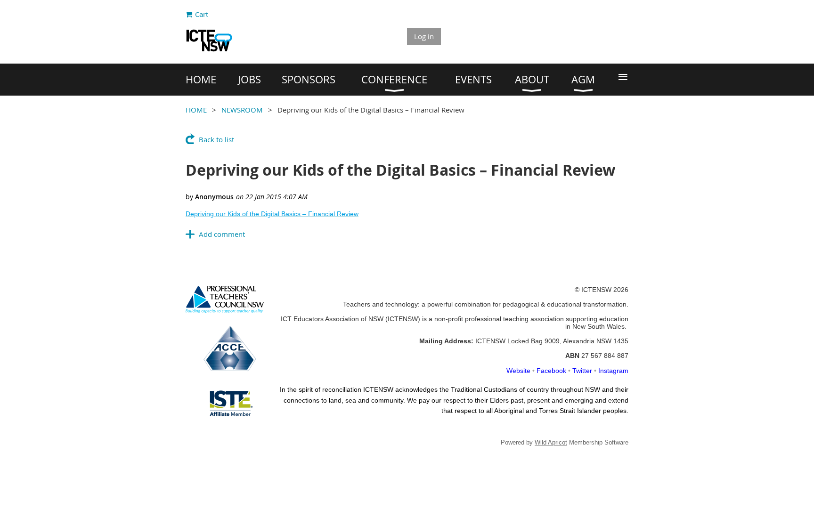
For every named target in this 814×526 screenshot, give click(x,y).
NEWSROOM (242, 109)
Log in (424, 36)
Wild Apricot (551, 442)
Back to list (216, 139)
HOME (196, 109)
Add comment (222, 234)
